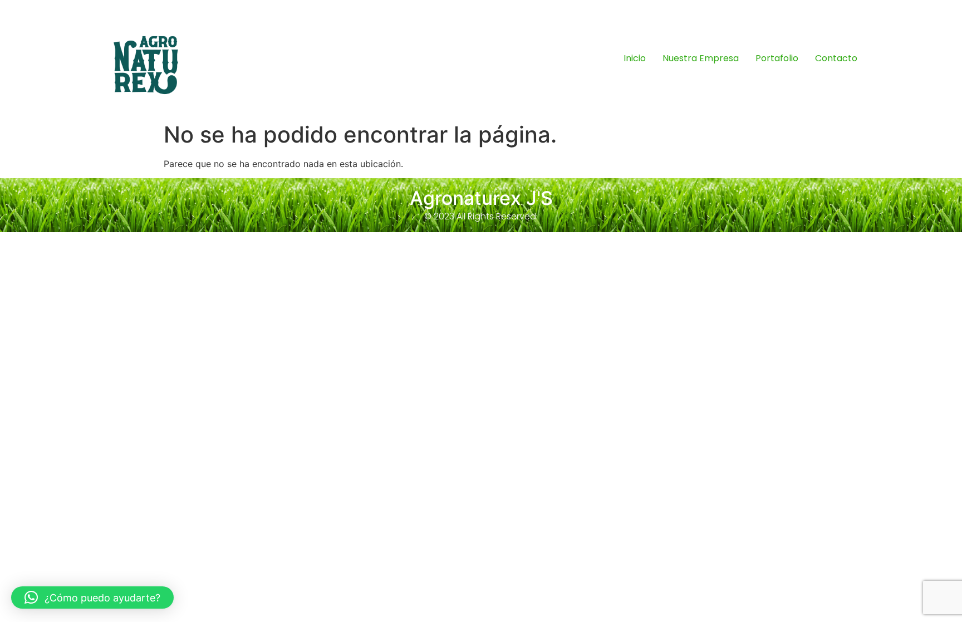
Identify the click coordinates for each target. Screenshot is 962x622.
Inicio (635, 58)
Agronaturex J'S (481, 198)
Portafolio (776, 58)
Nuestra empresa (700, 58)
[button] (92, 597)
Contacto (836, 58)
